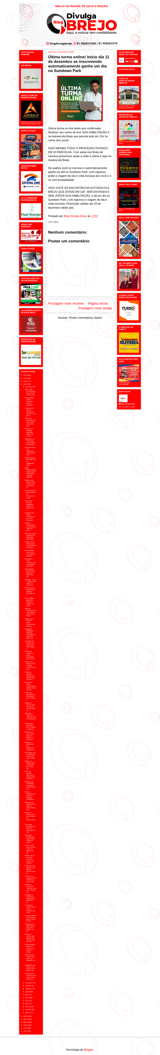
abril (27, 1003)
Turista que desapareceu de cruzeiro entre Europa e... (30, 696)
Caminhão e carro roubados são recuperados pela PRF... (30, 562)
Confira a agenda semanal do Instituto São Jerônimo (30, 675)
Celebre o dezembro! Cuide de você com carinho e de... (30, 888)
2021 (25, 1019)
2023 (25, 384)
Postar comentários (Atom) (85, 317)
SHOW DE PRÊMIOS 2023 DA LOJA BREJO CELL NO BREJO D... (30, 633)
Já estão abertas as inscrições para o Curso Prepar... (30, 918)
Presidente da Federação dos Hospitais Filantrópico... (30, 441)
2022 (25, 1016)
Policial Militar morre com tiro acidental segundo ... (30, 553)
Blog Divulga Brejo (128, 404)
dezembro (29, 387)
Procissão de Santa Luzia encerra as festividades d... (30, 644)
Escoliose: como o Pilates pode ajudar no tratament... (30, 582)
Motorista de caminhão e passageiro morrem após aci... (30, 785)
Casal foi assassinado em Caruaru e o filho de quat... (30, 526)
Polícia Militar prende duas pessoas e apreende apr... (30, 572)
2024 (25, 381)
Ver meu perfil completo (127, 407)
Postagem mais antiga (95, 308)
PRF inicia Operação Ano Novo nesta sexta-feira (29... (30, 422)
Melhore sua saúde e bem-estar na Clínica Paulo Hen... (30, 805)
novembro (29, 983)
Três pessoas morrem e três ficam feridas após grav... (30, 976)
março (27, 1006)
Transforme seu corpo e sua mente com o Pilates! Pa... (30, 967)
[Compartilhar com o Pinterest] (57, 222)
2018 (25, 1028)
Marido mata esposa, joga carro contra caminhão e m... (30, 483)
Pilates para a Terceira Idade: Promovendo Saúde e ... (30, 622)
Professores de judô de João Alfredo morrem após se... (30, 869)
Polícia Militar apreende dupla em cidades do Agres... (29, 601)
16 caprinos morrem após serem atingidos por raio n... (30, 908)
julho (27, 995)
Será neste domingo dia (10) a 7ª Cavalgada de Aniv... (30, 828)
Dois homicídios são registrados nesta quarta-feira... (30, 451)
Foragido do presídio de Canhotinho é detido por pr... (30, 898)
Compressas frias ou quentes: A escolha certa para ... (30, 411)
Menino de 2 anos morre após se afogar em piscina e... (29, 735)
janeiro (27, 1012)
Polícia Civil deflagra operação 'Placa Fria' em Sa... (29, 432)
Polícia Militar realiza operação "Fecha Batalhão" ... (30, 401)
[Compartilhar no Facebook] (55, 222)
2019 (25, 1025)
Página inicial (98, 303)
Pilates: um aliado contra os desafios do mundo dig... (30, 764)
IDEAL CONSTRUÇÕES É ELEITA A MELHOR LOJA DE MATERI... (30, 472)
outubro (28, 986)
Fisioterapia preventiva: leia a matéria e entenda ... (30, 726)
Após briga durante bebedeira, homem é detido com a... (29, 505)
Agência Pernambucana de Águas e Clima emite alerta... (30, 612)
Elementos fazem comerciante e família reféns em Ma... (30, 685)
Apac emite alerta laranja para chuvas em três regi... (30, 392)
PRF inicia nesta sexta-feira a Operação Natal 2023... (30, 536)
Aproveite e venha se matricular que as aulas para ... (30, 716)
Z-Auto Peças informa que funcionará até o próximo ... (30, 544)
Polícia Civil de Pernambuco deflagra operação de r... (30, 591)
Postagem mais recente (66, 303)
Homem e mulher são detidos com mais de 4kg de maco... (30, 937)
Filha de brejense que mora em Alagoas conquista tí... (30, 795)
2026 (25, 375)
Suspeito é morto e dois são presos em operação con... (30, 706)
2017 (25, 1031)
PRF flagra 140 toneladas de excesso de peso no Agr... (30, 755)
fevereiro (28, 1009)
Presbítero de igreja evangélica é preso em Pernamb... (30, 516)
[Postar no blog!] (51, 222)
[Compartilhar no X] (53, 222)
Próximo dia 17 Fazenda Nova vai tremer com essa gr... (30, 859)
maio (27, 1001)
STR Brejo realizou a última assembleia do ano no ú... (30, 655)
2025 (25, 378)
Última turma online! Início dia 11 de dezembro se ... (30, 958)
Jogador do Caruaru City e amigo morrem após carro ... (30, 665)
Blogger (88, 1049)
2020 (25, 1022)
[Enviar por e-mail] (49, 222)
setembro (28, 989)
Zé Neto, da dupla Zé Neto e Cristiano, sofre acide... (30, 878)
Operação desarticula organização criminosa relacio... (30, 838)
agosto (27, 992)
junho (27, 997)
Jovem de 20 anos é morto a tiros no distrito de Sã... (30, 848)
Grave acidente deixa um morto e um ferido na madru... (30, 948)
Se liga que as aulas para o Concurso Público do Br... (30, 927)
